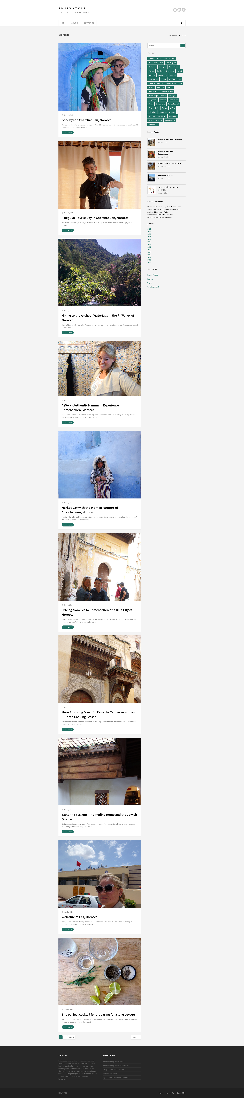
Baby (159, 59)
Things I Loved (173, 104)
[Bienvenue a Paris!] (151, 178)
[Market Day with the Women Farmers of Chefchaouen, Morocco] (99, 464)
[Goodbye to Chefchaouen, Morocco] (99, 77)
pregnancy (153, 100)
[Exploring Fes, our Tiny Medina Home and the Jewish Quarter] (99, 771)
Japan (163, 79)
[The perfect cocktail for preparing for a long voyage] (99, 971)
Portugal (172, 95)
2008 (149, 255)
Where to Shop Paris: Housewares (168, 207)
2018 (149, 229)
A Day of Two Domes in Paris (169, 163)
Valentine (152, 112)
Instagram (62, 1079)
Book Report (171, 63)
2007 (149, 257)
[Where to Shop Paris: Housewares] (151, 154)
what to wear (170, 120)
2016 (149, 234)
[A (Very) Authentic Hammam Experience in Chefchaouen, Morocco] (99, 368)
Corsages (162, 67)
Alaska (151, 59)
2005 (149, 262)
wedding (152, 116)
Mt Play (169, 87)
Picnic (163, 95)
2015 (149, 236)
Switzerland (160, 104)
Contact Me (89, 23)
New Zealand (153, 91)
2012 (149, 244)
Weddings (162, 116)
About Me (75, 23)
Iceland (173, 75)
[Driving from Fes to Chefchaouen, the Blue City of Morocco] (99, 567)
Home (63, 23)
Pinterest (76, 1076)
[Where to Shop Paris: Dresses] (151, 142)
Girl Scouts (170, 71)
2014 (149, 239)
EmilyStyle (72, 8)
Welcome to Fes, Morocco (79, 917)
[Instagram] (179, 10)
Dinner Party (173, 67)
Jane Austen (153, 79)
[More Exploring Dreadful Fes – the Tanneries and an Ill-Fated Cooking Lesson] (99, 669)
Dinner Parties (152, 275)
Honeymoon (162, 75)
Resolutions (173, 100)
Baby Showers (169, 59)
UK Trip (172, 108)
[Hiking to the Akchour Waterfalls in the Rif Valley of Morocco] (99, 272)
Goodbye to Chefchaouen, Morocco (86, 120)
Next (70, 1037)
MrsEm (149, 207)
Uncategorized (153, 287)
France (151, 71)
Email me (70, 1071)
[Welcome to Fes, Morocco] (99, 874)
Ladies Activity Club (156, 83)
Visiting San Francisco (167, 112)
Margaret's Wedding (174, 83)
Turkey (164, 108)
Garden (160, 71)
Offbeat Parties (167, 91)
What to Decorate (155, 120)
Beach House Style (156, 63)
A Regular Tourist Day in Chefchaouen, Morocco (95, 218)
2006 (149, 260)
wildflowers (153, 124)
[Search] (182, 23)
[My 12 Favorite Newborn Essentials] (151, 190)
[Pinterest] (184, 10)
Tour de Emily (154, 108)
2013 (149, 242)
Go (183, 45)
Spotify (84, 1076)
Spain (151, 104)
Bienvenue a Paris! (165, 175)
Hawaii (179, 71)
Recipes (163, 100)
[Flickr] (175, 10)
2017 (149, 231)
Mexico (151, 87)
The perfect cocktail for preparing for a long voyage (98, 1014)
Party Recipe (153, 95)
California (152, 67)
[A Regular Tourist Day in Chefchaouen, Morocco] (99, 175)
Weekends (173, 116)
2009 (149, 252)
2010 (149, 249)
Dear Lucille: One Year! (164, 214)
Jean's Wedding (175, 79)
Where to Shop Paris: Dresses (170, 139)
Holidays (152, 75)
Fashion (150, 279)
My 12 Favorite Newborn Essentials (116, 1077)
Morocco (160, 87)
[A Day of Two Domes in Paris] (151, 166)
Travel (149, 283)
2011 (149, 247)
